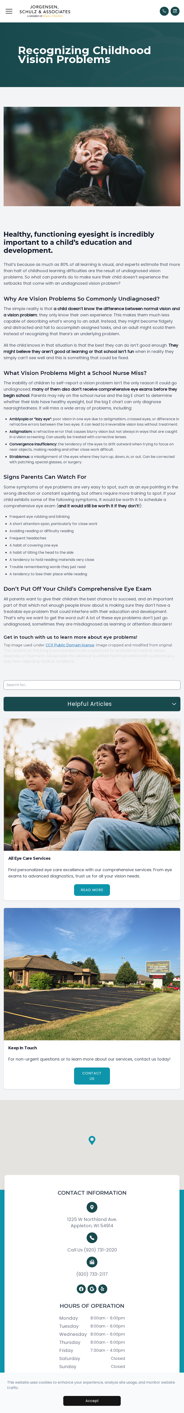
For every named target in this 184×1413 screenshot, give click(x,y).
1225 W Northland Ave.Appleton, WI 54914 (92, 1222)
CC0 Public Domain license (70, 645)
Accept (92, 1400)
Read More (92, 889)
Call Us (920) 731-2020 (92, 1250)
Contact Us (92, 1076)
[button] (8, 11)
